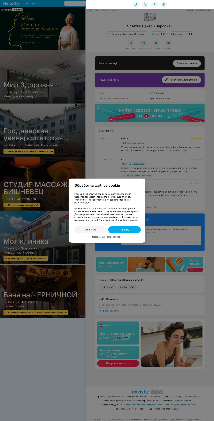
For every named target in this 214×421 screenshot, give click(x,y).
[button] (145, 4)
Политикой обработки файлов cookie (118, 220)
